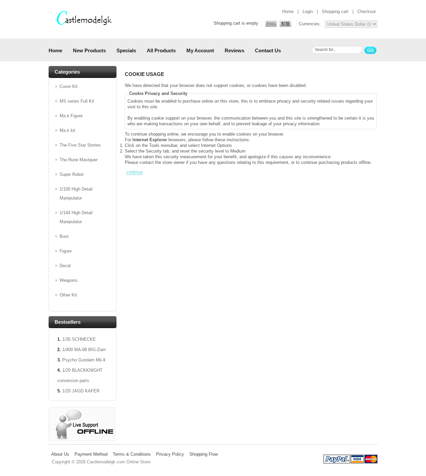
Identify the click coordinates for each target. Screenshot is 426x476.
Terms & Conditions (132, 454)
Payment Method (91, 454)
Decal (65, 265)
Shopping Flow (203, 454)
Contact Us (268, 50)
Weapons (69, 280)
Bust (64, 236)
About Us (60, 454)
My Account (200, 50)
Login (308, 11)
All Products (161, 50)
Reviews (234, 50)
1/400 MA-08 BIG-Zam (84, 349)
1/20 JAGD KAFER (81, 390)
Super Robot (72, 174)
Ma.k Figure (71, 115)
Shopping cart (335, 11)
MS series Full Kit (77, 101)
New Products (89, 50)
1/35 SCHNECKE (79, 339)
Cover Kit (69, 86)
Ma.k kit (67, 130)
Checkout (366, 11)
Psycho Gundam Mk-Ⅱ (83, 359)
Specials (126, 50)
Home (288, 11)
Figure (66, 250)
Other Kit (68, 294)
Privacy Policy (170, 454)
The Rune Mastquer (79, 159)
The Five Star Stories (80, 145)
